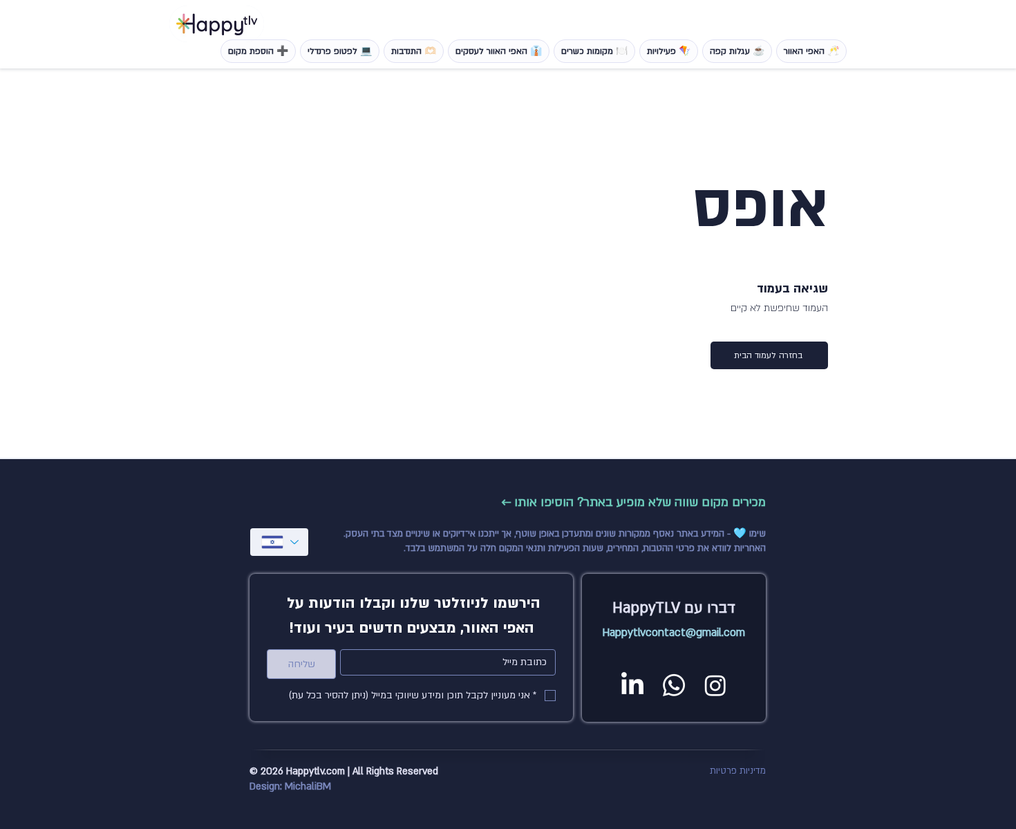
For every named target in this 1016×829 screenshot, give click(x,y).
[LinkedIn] (632, 685)
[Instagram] (715, 685)
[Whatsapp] (674, 685)
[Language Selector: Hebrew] (279, 542)
